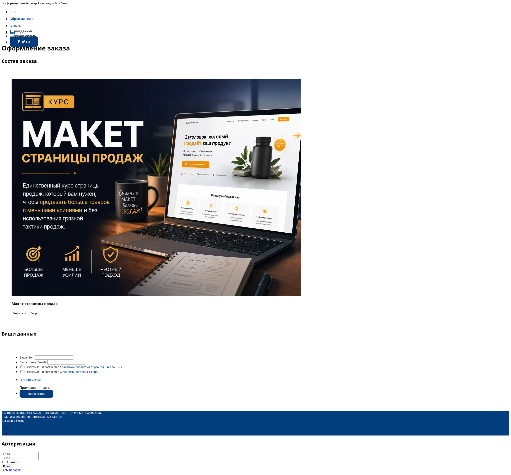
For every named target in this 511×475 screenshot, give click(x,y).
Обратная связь (22, 19)
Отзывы (16, 26)
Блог (13, 12)
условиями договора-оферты (80, 372)
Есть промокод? (30, 380)
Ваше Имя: (27, 357)
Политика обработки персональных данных (32, 417)
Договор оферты (13, 421)
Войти (24, 41)
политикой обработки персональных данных (91, 367)
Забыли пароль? (12, 470)
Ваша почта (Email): (33, 362)
